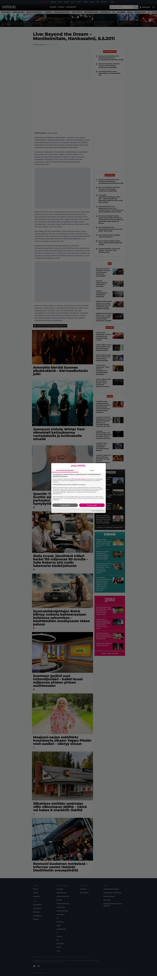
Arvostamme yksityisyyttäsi (65, 470)
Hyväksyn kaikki (92, 505)
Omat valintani (65, 505)
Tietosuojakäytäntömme (98, 510)
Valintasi (92, 470)
